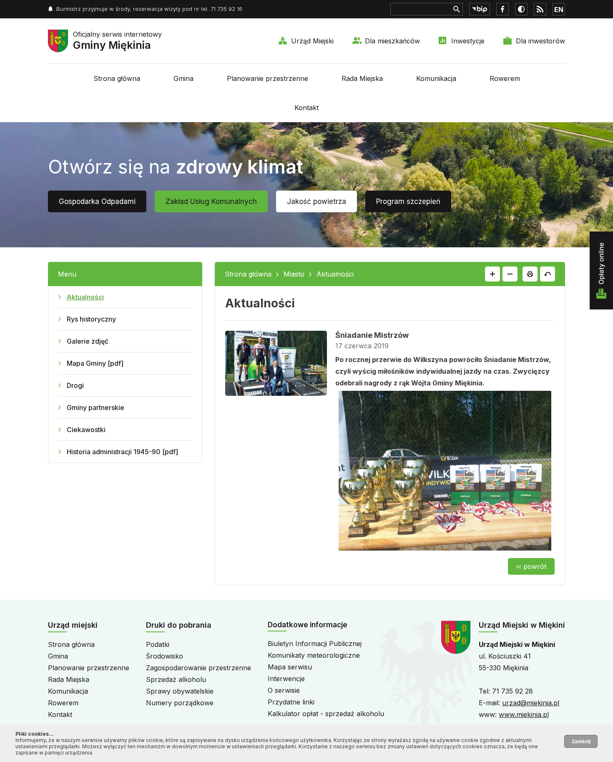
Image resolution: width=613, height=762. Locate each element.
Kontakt (306, 107)
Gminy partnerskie (95, 407)
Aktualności (85, 297)
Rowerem (505, 78)
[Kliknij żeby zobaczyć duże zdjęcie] (276, 365)
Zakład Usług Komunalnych (211, 201)
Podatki (157, 644)
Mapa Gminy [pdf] (95, 363)
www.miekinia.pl (524, 714)
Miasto (294, 274)
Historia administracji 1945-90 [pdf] (122, 452)
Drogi (75, 385)
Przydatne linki (291, 702)
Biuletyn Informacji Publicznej (315, 643)
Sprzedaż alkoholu (176, 679)
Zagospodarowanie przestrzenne (198, 668)
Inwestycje (468, 41)
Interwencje (286, 678)
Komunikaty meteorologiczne (314, 655)
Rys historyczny (91, 319)
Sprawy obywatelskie (180, 691)
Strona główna (116, 78)
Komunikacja (436, 78)
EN (558, 9)
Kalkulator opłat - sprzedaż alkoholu (326, 713)
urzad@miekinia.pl (530, 703)
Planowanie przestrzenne (267, 78)
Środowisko (164, 656)
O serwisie (284, 690)
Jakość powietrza (316, 201)
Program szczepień (408, 201)
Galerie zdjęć (87, 341)
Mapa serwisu (290, 667)
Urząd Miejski (312, 41)
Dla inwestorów (540, 41)
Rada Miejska (362, 78)
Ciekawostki (86, 429)
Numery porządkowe (180, 703)
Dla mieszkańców (392, 41)
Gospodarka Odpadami (97, 201)
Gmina (183, 78)
